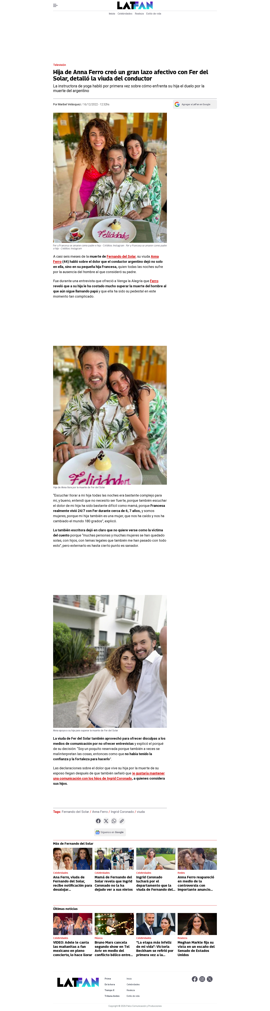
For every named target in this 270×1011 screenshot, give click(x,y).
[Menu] (57, 5)
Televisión (59, 64)
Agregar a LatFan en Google (192, 105)
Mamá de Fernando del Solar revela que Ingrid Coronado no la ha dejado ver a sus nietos (114, 883)
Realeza (139, 13)
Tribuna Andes (113, 996)
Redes (181, 872)
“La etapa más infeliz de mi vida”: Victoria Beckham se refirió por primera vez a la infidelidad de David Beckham (154, 952)
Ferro (154, 281)
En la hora (113, 984)
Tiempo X (113, 990)
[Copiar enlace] (121, 821)
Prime (113, 978)
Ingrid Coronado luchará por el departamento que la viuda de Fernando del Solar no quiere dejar (154, 885)
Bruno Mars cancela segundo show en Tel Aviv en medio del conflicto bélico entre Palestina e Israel (112, 950)
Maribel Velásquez (69, 104)
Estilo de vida (153, 13)
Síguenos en (112, 832)
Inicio (112, 13)
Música (98, 938)
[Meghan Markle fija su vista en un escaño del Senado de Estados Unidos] (197, 924)
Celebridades (125, 13)
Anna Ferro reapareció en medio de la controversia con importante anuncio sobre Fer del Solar (196, 885)
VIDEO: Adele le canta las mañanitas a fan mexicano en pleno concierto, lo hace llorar (72, 948)
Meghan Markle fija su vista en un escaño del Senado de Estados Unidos (196, 948)
